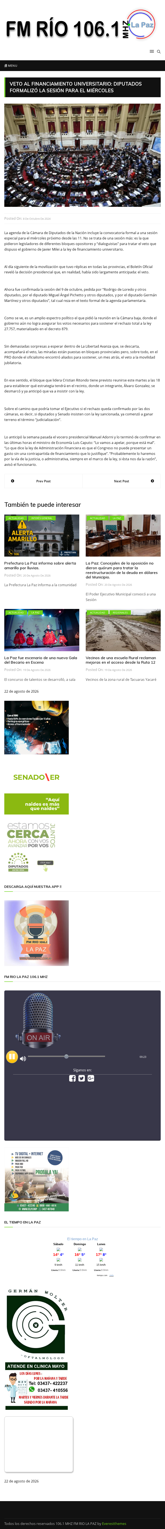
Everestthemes (114, 1523)
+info (111, 1275)
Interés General (41, 518)
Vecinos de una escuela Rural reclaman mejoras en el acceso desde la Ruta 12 (121, 660)
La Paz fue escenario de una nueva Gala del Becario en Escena (40, 660)
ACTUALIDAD (16, 518)
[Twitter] (81, 1079)
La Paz (117, 518)
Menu (12, 66)
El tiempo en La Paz (82, 1239)
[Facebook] (72, 1079)
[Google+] (91, 1079)
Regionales (120, 612)
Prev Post (43, 481)
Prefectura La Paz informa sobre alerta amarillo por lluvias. (40, 565)
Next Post (121, 481)
